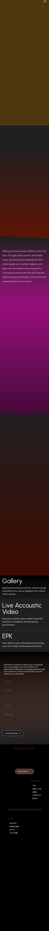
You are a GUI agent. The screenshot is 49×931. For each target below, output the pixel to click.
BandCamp (14, 827)
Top (34, 786)
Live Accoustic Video (22, 608)
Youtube (14, 833)
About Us (36, 789)
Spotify (13, 823)
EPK (7, 636)
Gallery (12, 581)
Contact (36, 795)
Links (34, 792)
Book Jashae (23, 771)
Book (34, 798)
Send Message (11, 733)
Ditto (12, 830)
